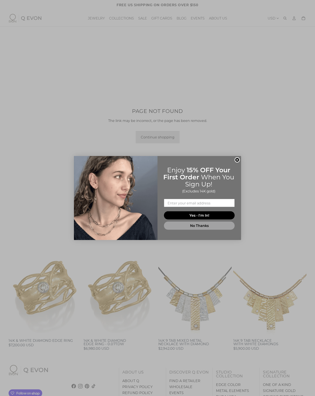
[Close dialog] (237, 160)
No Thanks (199, 225)
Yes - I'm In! (199, 215)
